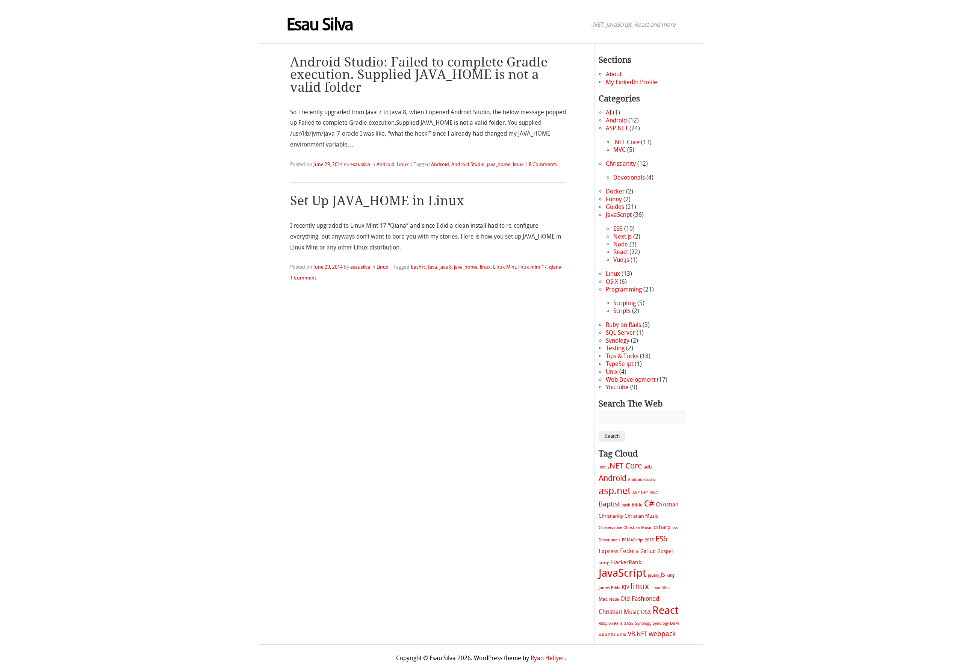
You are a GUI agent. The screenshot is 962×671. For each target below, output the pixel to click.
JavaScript (619, 214)
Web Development (630, 379)
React (620, 251)
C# (649, 504)
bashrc (418, 267)
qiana (555, 267)
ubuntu (607, 634)
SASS (629, 623)
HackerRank (626, 562)
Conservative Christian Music (625, 527)
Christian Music (641, 516)
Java (432, 267)
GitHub (648, 551)
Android (386, 164)
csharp (662, 527)
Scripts (622, 310)
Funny (614, 199)
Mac (603, 599)
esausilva (360, 164)
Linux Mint (504, 267)
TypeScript (619, 363)
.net (602, 467)
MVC (619, 149)
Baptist (609, 504)
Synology (617, 340)
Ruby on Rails (623, 324)
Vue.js (621, 259)
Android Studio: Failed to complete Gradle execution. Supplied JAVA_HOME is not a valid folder (419, 75)
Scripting (624, 303)
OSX (646, 612)
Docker (615, 191)
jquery (653, 575)
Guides (615, 206)
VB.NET (637, 634)
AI (608, 112)
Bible (637, 505)
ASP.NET (617, 128)
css (675, 527)
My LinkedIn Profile (631, 82)
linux (518, 164)
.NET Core (626, 142)
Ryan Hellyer (547, 658)
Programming (624, 289)
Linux (403, 164)
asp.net (615, 491)
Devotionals (629, 177)
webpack (662, 634)
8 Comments (543, 164)
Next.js (622, 236)
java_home (499, 164)
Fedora (629, 551)
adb (647, 467)
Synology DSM (666, 623)
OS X (612, 281)
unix (621, 634)
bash (626, 505)
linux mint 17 (532, 267)
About (614, 74)
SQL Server (620, 332)
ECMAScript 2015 (638, 540)
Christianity (621, 163)
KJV (625, 587)
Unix (612, 371)
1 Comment (303, 278)
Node (620, 244)
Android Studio (468, 164)
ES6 (618, 228)
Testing (615, 348)
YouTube (617, 387)
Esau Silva (319, 24)
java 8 (445, 267)
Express (609, 551)
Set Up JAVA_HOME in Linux (377, 201)
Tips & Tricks (622, 356)
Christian (667, 504)
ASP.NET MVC (645, 492)
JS (663, 574)
